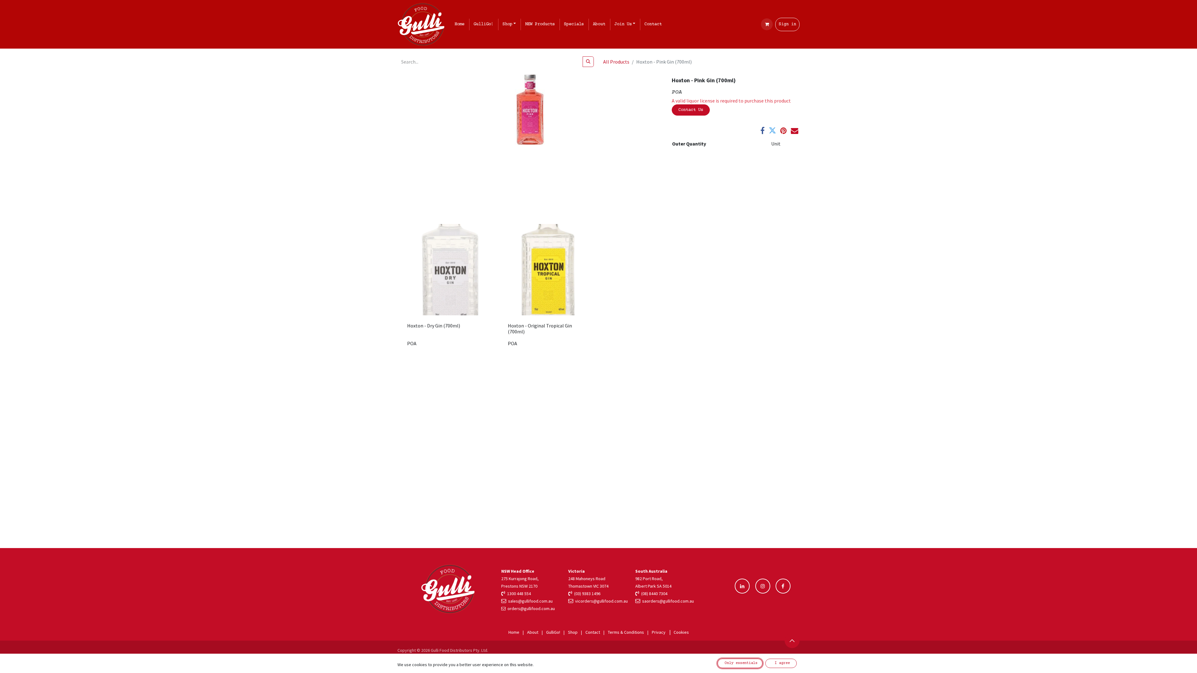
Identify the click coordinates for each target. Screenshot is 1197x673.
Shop (573, 632)
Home (513, 632)
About (532, 632)
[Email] (794, 130)
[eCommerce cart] (767, 24)
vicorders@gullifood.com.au (600, 601)
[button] (792, 640)
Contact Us (690, 109)
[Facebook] (762, 130)
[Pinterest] (783, 130)
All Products (616, 62)
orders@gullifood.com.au (531, 608)
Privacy (659, 632)
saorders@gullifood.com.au (667, 601)
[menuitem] (460, 24)
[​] (742, 586)
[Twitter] (772, 130)
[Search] (588, 61)
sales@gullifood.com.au (529, 601)
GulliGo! (553, 632)
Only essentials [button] (740, 663)
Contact (592, 632)
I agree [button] (781, 663)
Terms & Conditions (626, 632)
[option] (598, 288)
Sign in (787, 24)
